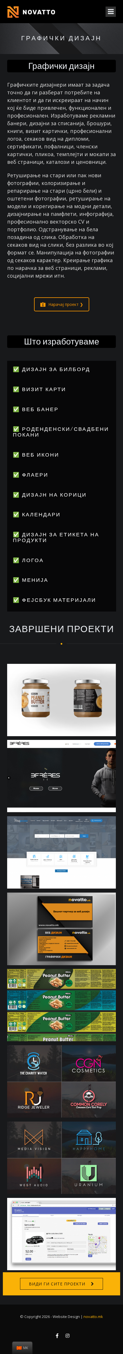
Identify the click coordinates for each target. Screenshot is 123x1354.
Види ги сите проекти (57, 1284)
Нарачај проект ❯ (65, 304)
